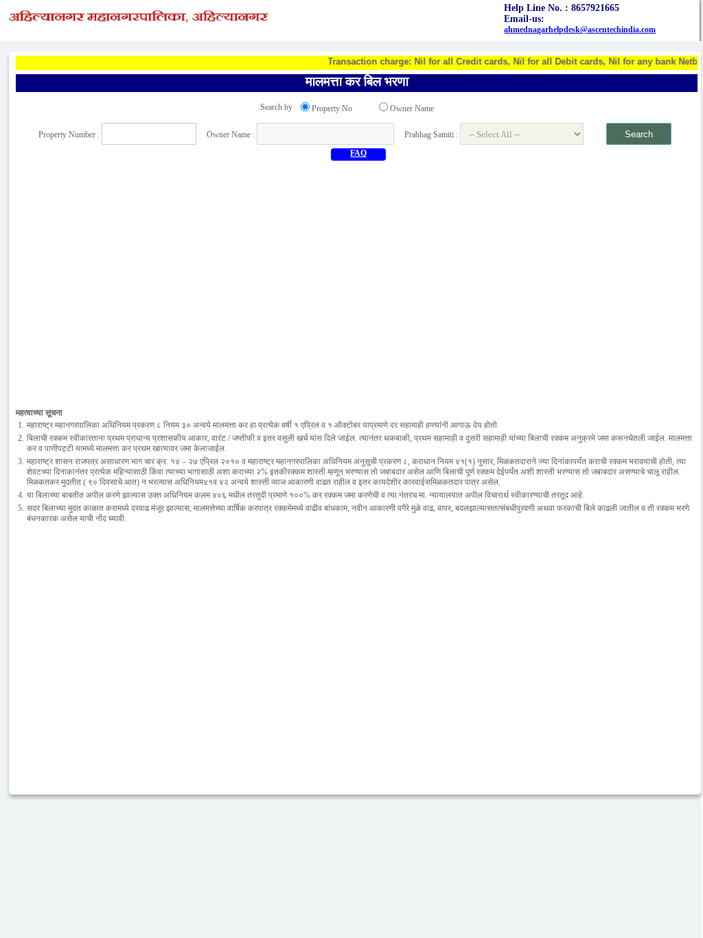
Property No (332, 108)
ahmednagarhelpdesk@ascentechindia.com (580, 29)
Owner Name (412, 108)
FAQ (358, 153)
